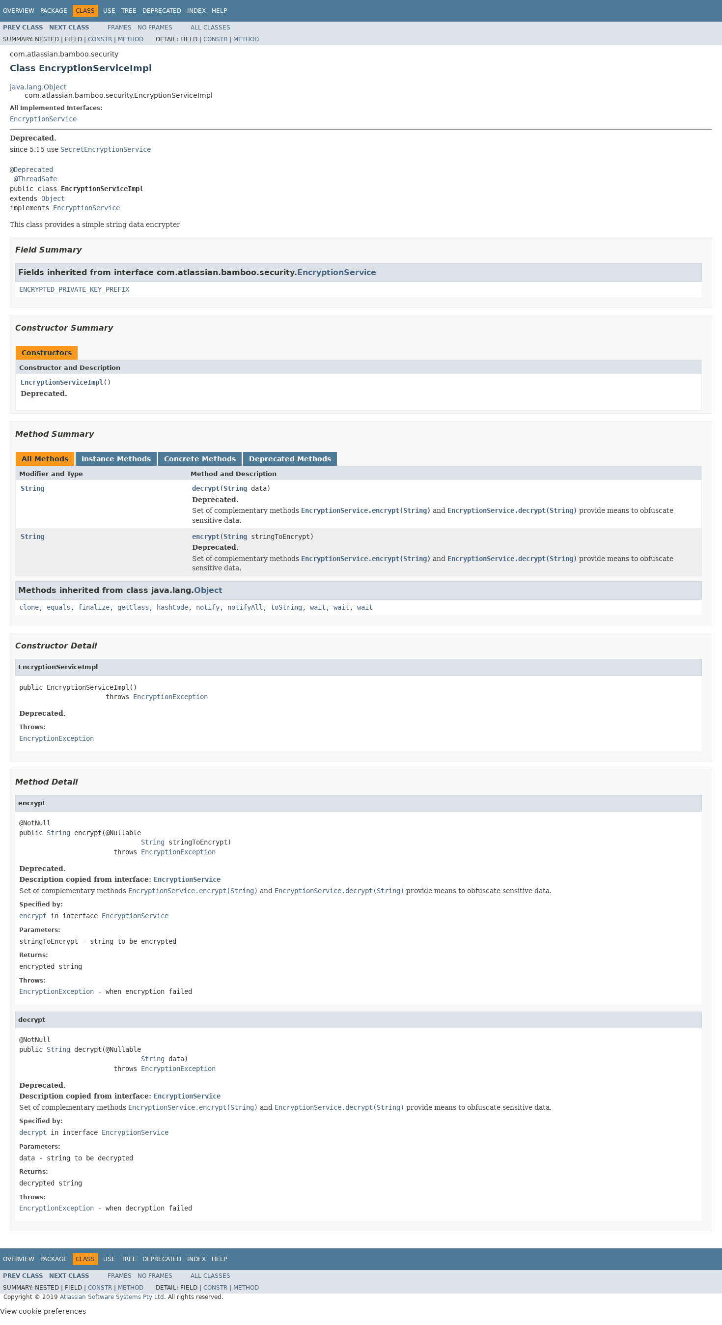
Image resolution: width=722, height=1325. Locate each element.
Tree (129, 10)
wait (318, 607)
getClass (133, 607)
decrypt (206, 488)
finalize (94, 607)
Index (196, 10)
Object (53, 198)
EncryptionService (43, 119)
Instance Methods (116, 459)
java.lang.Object (38, 87)
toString (286, 607)
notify (208, 607)
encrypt (206, 536)
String (32, 488)
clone (29, 607)
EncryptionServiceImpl (62, 382)
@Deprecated (31, 169)
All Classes (210, 27)
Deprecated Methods (290, 459)
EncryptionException (170, 697)
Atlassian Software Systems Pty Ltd (112, 1297)
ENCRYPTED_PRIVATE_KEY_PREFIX (74, 289)
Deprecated (161, 10)
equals (58, 607)
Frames (120, 27)
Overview (18, 10)
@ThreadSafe (35, 179)
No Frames (155, 27)
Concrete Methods (200, 459)
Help (219, 10)
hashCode (172, 607)
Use (109, 10)
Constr (100, 39)
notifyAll (245, 607)
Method (130, 39)
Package (53, 10)
